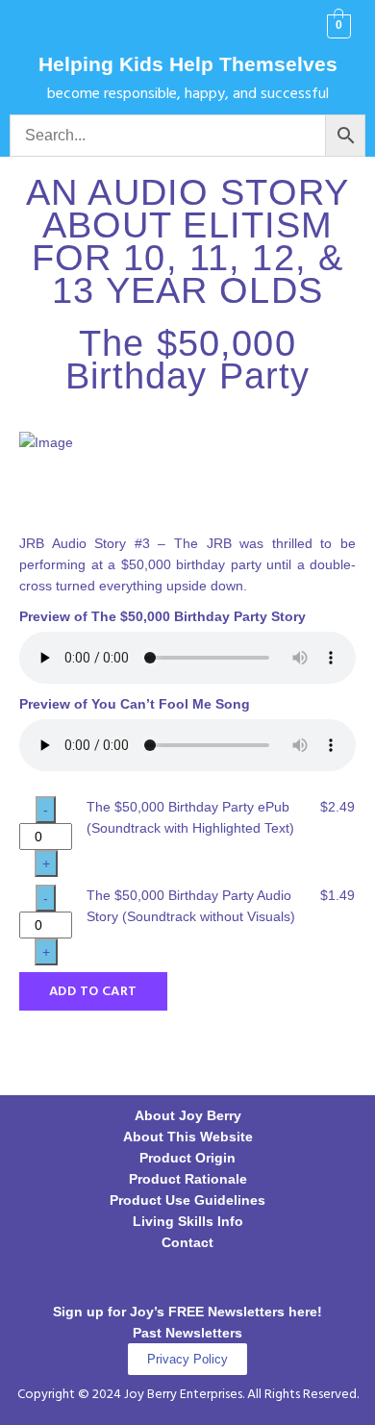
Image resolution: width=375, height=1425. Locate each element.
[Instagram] (162, 1277)
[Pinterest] (214, 1277)
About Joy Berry (188, 1115)
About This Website (188, 1136)
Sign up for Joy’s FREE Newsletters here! (187, 1311)
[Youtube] (267, 1277)
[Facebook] (109, 1277)
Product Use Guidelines (187, 1200)
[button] (38, 27)
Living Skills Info (188, 1221)
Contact (187, 1242)
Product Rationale (188, 1179)
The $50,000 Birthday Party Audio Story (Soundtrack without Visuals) (191, 906)
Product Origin (187, 1157)
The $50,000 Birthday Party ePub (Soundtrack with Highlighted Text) (190, 817)
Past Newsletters (187, 1332)
